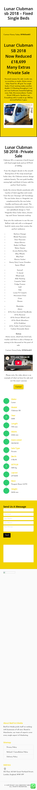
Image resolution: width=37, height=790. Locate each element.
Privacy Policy (12, 747)
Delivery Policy (12, 757)
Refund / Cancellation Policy (17, 752)
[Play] (7, 367)
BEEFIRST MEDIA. (25, 785)
